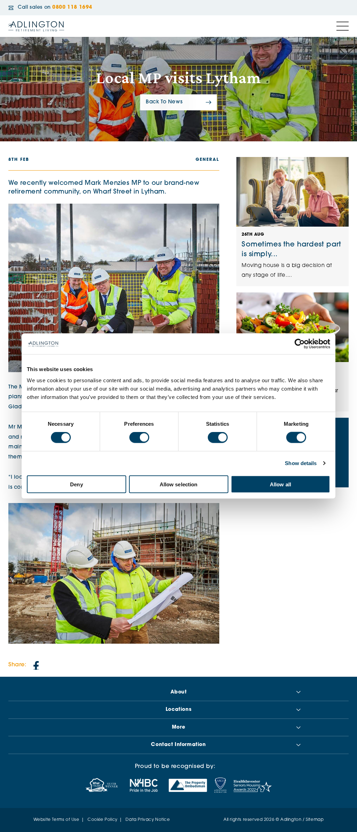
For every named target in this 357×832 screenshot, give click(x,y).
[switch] (139, 437)
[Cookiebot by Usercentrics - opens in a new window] (299, 344)
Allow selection (179, 484)
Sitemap (315, 820)
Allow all (280, 484)
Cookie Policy (102, 820)
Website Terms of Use (56, 820)
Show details (301, 463)
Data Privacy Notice (148, 820)
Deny (76, 484)
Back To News (164, 102)
